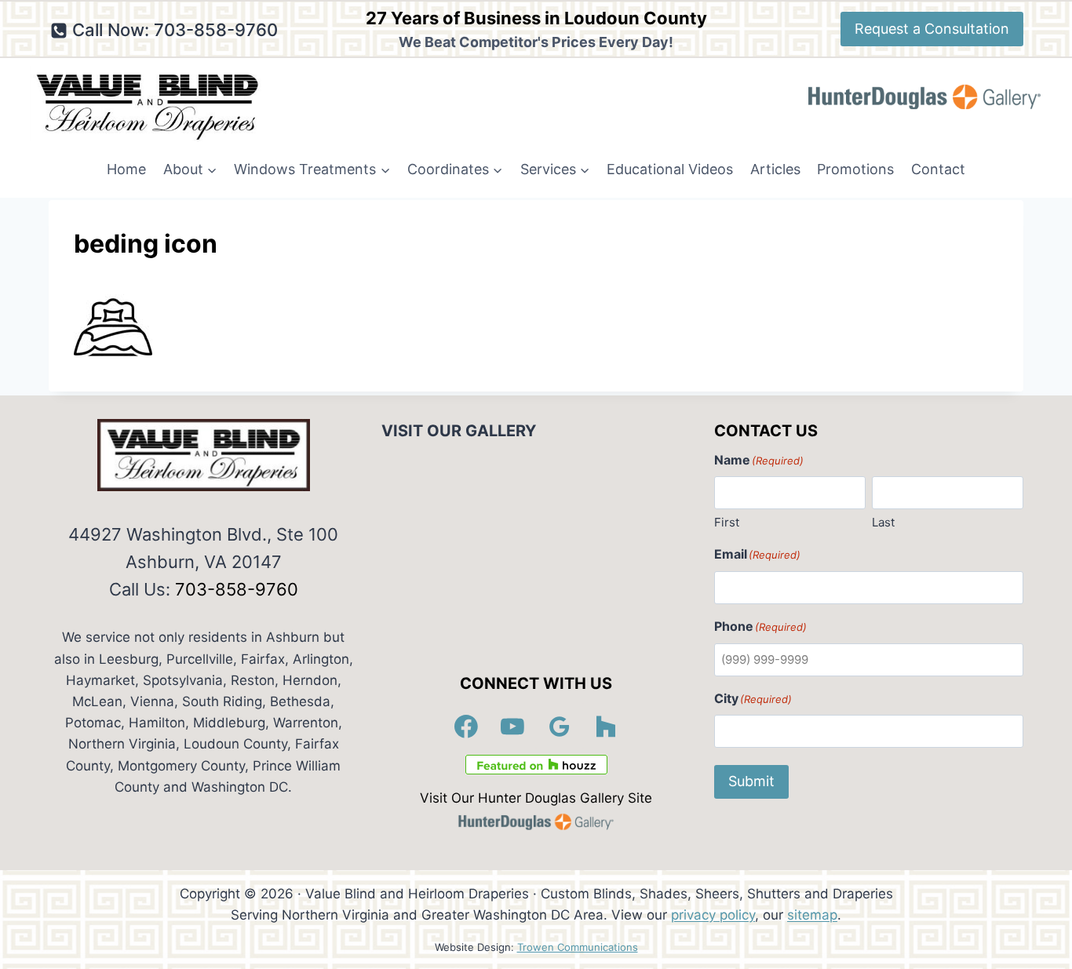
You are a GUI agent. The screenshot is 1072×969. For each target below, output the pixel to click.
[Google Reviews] (559, 726)
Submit (751, 781)
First (726, 522)
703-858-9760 (236, 589)
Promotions (855, 169)
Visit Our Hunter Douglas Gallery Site (536, 798)
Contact (938, 169)
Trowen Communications (577, 947)
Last (883, 522)
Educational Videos (670, 169)
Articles (775, 169)
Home (126, 169)
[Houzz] (606, 726)
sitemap (812, 915)
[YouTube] (513, 726)
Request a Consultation (932, 28)
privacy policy (713, 915)
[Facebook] (466, 726)
